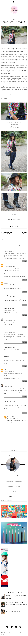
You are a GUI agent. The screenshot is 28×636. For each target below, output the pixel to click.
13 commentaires (14, 222)
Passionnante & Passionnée (11, 265)
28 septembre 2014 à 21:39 (9, 296)
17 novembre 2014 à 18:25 (12, 418)
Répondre (25, 261)
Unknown (6, 283)
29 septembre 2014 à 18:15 (9, 358)
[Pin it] (18, 226)
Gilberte (6, 346)
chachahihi (6, 319)
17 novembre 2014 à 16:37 (9, 401)
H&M (15, 126)
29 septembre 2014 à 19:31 (9, 371)
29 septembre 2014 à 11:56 (9, 347)
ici (20, 122)
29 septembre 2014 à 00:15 (9, 320)
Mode (14, 19)
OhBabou (6, 330)
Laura (5, 249)
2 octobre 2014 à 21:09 (8, 386)
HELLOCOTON (19, 213)
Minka (11, 129)
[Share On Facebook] (13, 226)
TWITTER (11, 213)
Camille (6, 385)
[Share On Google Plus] (15, 226)
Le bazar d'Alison (11, 416)
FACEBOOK (3, 213)
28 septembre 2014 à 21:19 (9, 266)
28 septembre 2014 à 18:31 (9, 251)
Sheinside (15, 124)
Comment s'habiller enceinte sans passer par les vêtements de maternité (16, 597)
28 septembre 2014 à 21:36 (9, 284)
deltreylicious (7, 295)
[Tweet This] (10, 226)
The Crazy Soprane (9, 308)
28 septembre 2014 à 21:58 (9, 310)
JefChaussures (18, 129)
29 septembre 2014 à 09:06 (9, 332)
